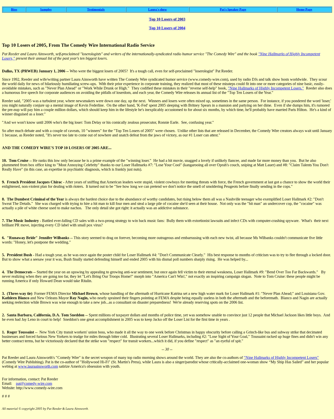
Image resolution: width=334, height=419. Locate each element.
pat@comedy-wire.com (34, 383)
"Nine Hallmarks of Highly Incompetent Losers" (281, 357)
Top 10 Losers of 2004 (167, 28)
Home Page (304, 9)
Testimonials (96, 9)
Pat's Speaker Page (233, 9)
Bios (14, 9)
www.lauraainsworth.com (38, 366)
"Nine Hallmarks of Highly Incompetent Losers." (266, 88)
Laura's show (157, 9)
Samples (46, 9)
